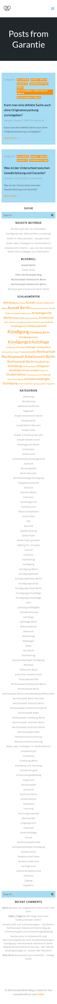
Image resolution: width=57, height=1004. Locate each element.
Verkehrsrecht (28, 851)
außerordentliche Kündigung (15, 322)
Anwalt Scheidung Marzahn (28, 434)
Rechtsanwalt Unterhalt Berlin (28, 722)
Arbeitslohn (18, 317)
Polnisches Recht (29, 669)
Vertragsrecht (28, 866)
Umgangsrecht (28, 822)
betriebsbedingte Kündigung (28, 477)
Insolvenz (29, 554)
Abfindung (9, 302)
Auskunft (28, 463)
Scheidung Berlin (28, 760)
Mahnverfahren (8, 352)
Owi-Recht (28, 650)
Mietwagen (28, 640)
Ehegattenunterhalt (28, 482)
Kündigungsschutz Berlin (28, 588)
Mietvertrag (28, 636)
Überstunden (29, 818)
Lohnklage (30, 347)
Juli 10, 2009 (20, 178)
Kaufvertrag (28, 559)
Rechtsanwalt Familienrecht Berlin (28, 707)
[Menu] (52, 8)
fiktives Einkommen (28, 511)
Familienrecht (28, 506)
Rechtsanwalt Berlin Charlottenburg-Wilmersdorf (29, 693)
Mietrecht (28, 631)
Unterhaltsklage (28, 832)
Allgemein (22, 80)
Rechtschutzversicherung (28, 736)
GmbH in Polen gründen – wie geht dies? (28, 238)
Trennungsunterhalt (34, 375)
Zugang (28, 880)
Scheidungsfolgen (29, 366)
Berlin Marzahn (28, 473)
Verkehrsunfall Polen (29, 856)
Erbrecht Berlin (28, 492)
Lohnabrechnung (28, 612)
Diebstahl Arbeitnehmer (35, 322)
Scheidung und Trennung (28, 765)
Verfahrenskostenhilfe (28, 842)
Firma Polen (28, 516)
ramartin (8, 120)
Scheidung (15, 366)
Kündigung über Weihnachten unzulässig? (28, 233)
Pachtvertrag (28, 655)
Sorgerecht (44, 370)
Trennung (28, 808)
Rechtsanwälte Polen (29, 731)
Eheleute (49, 322)
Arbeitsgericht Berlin (29, 444)
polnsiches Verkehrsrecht (28, 674)
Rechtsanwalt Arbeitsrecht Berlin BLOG (28, 289)
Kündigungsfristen (28, 573)
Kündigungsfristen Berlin (28, 578)
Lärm (28, 602)
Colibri (40, 994)
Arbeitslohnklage (31, 318)
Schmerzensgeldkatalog (28, 774)
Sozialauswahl (28, 784)
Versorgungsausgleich (38, 384)
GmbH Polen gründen (28, 540)
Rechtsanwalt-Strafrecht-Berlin (28, 727)
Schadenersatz (42, 361)
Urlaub (28, 837)
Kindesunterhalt (37, 326)
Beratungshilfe (28, 468)
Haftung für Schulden (28, 545)
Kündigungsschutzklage (28, 341)
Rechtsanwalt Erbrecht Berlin (28, 703)
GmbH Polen (28, 269)
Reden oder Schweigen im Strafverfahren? (28, 243)
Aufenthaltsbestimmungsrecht (28, 458)
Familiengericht (19, 326)
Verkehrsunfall (23, 384)
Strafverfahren (16, 374)
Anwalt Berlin (39, 80)
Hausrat (28, 549)
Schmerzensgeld (30, 370)
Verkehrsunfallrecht (28, 861)
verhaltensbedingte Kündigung (28, 846)
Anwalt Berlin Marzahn (39, 308)
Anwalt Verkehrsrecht (28, 439)
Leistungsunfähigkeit (28, 607)
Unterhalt (46, 375)
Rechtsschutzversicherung (29, 741)
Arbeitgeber (15, 313)
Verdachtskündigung (15, 379)
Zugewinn (50, 384)
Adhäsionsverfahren (28, 406)
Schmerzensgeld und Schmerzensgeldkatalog (28, 931)
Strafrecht (28, 789)
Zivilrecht (28, 875)
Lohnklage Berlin (43, 347)
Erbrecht (28, 487)
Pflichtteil (28, 664)
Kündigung (18, 331)
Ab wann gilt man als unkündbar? (28, 228)
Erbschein (28, 497)
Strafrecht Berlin (28, 794)
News (20, 88)
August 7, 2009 (21, 120)
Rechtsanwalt (46, 351)
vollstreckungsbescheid (28, 870)
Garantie (22, 84)
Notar (16, 352)
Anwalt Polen (28, 430)
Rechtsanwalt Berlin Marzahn (28, 698)
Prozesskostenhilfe (27, 352)
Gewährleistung (39, 84)
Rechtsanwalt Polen (28, 712)
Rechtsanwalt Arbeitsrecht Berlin (32, 92)
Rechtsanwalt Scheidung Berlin (28, 717)
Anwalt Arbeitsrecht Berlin (29, 415)
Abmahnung (20, 303)
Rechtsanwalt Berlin (28, 97)
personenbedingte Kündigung (28, 660)
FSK (28, 521)
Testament (28, 803)
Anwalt (30, 302)
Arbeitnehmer (26, 313)
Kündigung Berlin (40, 332)
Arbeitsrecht (46, 317)
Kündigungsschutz (28, 337)
